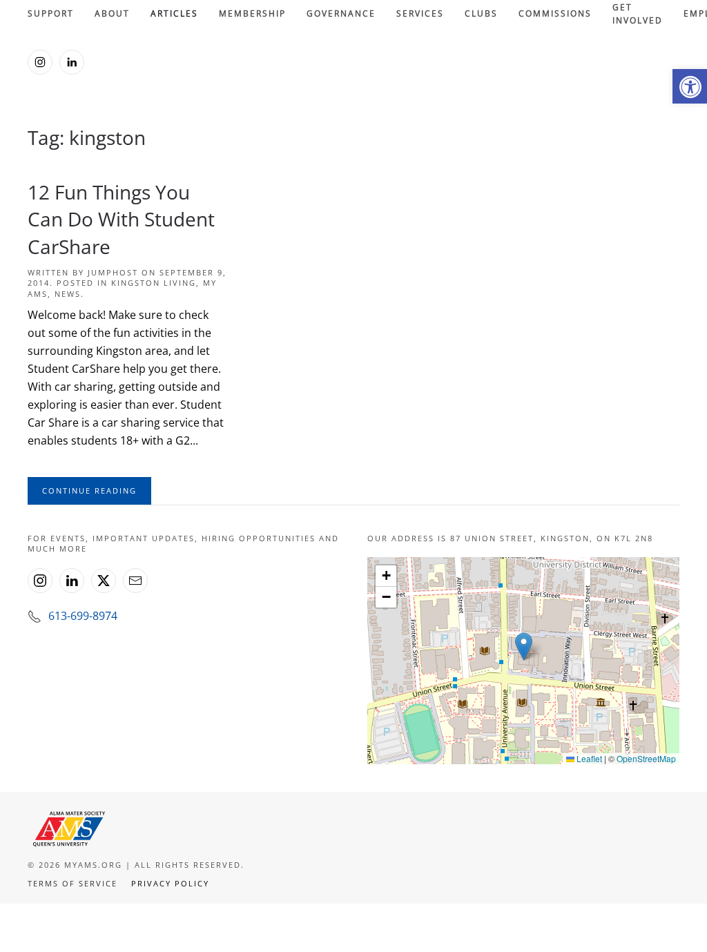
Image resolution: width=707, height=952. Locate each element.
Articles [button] (174, 13)
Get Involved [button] (637, 14)
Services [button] (420, 13)
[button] (689, 86)
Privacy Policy (170, 883)
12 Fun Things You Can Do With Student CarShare (121, 219)
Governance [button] (341, 13)
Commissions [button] (555, 13)
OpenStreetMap (646, 758)
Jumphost (113, 272)
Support (51, 13)
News (68, 294)
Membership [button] (252, 13)
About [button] (112, 13)
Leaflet (588, 758)
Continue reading (89, 490)
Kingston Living (153, 283)
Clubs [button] (481, 13)
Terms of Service (72, 883)
